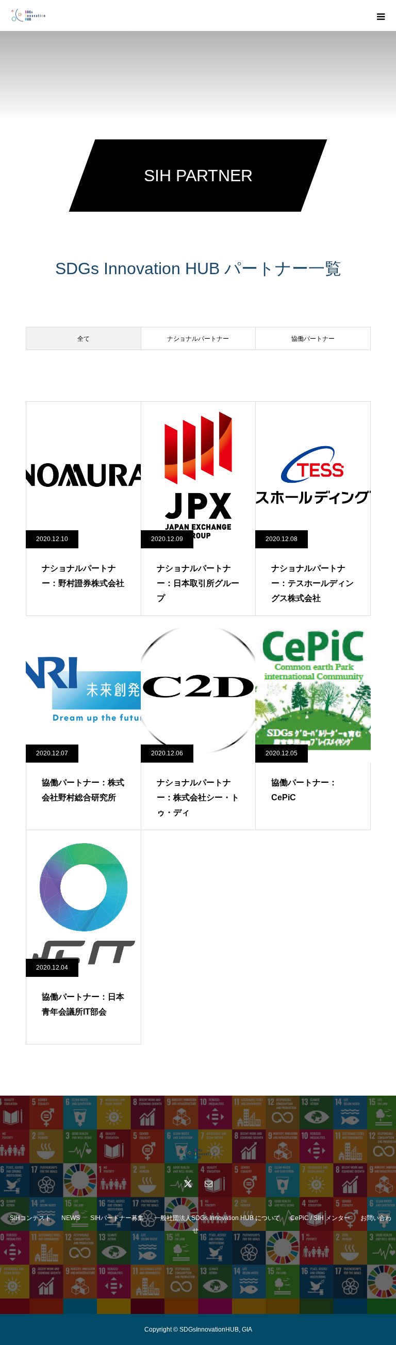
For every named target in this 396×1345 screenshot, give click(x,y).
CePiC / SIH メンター (320, 1218)
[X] (188, 1183)
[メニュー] (380, 15)
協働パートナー (313, 338)
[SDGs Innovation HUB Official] (198, 1153)
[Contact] (208, 1183)
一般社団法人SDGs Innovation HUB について (217, 1218)
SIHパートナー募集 (117, 1218)
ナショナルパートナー (198, 338)
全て (83, 338)
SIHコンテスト (30, 1218)
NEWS (70, 1218)
